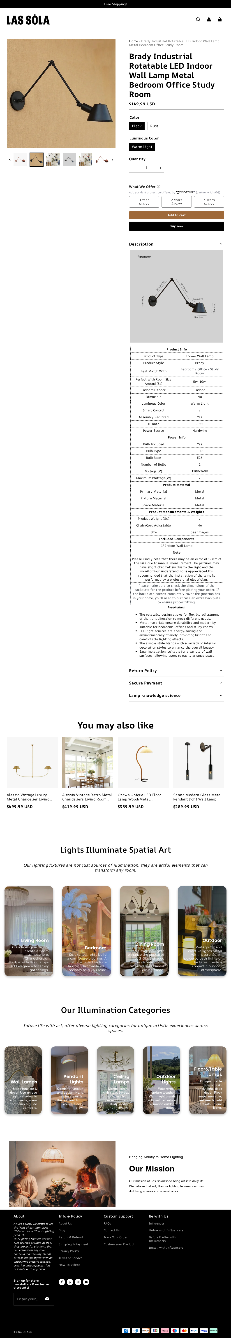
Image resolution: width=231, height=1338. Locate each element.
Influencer (156, 1223)
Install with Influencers (166, 1247)
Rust (154, 125)
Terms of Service (70, 1258)
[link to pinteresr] (70, 1284)
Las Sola (27, 1331)
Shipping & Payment (73, 1244)
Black (137, 125)
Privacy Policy (69, 1251)
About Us (65, 1223)
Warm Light (142, 146)
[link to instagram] (78, 1284)
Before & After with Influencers (162, 1239)
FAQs (107, 1223)
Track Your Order (115, 1237)
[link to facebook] (62, 1284)
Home (133, 41)
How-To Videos (69, 1265)
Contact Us (112, 1230)
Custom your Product (119, 1244)
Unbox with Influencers (166, 1230)
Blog (62, 1230)
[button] (198, 19)
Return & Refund (71, 1237)
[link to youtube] (86, 1284)
